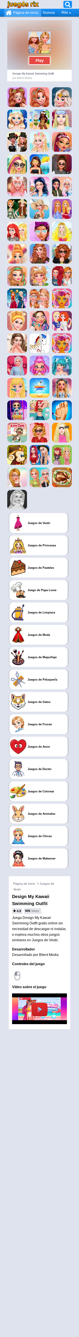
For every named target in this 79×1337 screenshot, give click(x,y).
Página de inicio (25, 12)
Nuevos (49, 12)
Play (40, 60)
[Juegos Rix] (23, 4)
